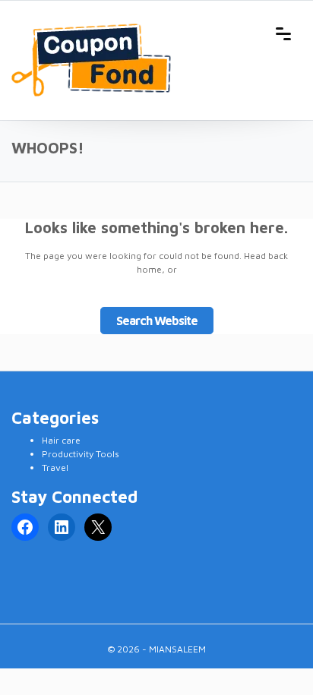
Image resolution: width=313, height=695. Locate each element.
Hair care (61, 440)
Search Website (157, 320)
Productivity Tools (80, 454)
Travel (55, 467)
